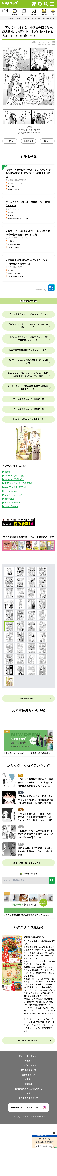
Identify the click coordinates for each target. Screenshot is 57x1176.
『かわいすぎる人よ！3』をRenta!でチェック (28, 314)
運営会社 (28, 1079)
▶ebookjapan (9, 491)
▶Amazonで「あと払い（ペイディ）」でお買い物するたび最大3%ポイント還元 (28, 374)
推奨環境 (28, 1084)
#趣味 (34, 42)
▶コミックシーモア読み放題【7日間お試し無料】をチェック (28, 387)
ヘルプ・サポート (28, 1065)
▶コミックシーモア (12, 494)
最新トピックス (28, 1074)
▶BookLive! (8, 498)
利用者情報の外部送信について (28, 1088)
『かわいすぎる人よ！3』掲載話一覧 (28, 399)
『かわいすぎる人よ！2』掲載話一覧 (28, 409)
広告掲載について (28, 1070)
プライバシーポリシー (28, 1056)
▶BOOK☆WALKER (11, 502)
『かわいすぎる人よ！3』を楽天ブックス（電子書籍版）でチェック (28, 338)
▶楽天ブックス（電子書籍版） (17, 483)
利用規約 (28, 1060)
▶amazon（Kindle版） (14, 475)
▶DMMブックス (10, 506)
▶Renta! (6, 471)
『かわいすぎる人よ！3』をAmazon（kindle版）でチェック (28, 326)
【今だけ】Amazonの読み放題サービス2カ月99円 (28, 361)
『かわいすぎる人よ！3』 (15, 465)
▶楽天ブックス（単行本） (15, 487)
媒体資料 (28, 1093)
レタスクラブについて (28, 1098)
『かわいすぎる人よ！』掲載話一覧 (27, 419)
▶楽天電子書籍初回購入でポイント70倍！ (27, 350)
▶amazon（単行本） (13, 479)
